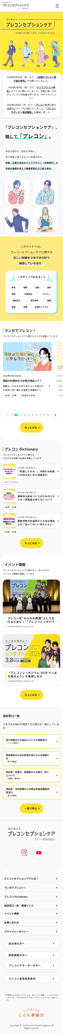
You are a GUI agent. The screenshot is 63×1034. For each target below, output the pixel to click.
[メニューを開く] (57, 6)
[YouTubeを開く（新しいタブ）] (39, 852)
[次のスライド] (55, 414)
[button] (31, 605)
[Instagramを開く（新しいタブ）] (24, 852)
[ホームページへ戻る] (16, 5)
